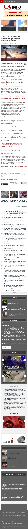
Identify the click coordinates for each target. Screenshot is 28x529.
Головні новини (8, 512)
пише (3, 82)
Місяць (14, 477)
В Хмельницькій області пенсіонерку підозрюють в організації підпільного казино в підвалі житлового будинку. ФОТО (14, 367)
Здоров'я (23, 513)
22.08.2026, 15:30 (7, 400)
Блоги (14, 448)
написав (22, 149)
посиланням (11, 84)
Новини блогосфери (16, 34)
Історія (12, 513)
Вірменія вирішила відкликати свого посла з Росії (12, 492)
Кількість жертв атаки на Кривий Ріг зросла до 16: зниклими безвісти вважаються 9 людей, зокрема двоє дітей (15, 285)
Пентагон (3, 179)
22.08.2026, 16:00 (7, 391)
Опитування (14, 320)
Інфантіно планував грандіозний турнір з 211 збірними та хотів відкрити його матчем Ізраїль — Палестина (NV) (15, 407)
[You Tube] (12, 2)
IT (20, 513)
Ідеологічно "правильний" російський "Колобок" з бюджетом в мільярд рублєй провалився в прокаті (16, 464)
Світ (3, 513)
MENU (1, 1)
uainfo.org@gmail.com (18, 524)
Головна (3, 512)
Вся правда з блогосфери (6, 34)
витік (15, 179)
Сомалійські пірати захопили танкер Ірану (14, 242)
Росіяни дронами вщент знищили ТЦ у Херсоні (15, 221)
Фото (14, 352)
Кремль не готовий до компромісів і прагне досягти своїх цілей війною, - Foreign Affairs (16, 314)
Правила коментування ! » (21, 206)
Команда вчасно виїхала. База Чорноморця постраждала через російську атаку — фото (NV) (15, 390)
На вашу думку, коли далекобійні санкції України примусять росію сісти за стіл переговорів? (12, 324)
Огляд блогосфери (13, 515)
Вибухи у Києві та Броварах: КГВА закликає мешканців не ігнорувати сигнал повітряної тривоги (14, 247)
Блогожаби (14, 413)
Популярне (19, 474)
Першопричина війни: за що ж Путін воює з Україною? (16, 457)
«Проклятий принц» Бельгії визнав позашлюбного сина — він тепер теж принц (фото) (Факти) (15, 403)
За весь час (21, 477)
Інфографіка (14, 432)
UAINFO (24, 169)
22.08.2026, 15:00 (7, 409)
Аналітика (14, 298)
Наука (9, 513)
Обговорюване (10, 474)
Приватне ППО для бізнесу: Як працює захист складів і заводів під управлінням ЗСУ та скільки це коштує (16, 308)
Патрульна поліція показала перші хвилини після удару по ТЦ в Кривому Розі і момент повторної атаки (14, 235)
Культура (6, 513)
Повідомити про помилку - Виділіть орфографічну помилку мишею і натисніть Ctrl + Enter (14, 175)
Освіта (16, 513)
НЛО (7, 179)
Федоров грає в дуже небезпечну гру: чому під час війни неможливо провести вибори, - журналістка (17, 302)
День (6, 477)
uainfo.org (15, 521)
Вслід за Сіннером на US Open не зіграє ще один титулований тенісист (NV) (14, 399)
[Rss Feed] (5, 2)
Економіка (23, 512)
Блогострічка (14, 387)
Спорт (3, 515)
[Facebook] (7, 2)
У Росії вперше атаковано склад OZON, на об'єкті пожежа (7, 28)
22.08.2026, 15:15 (7, 404)
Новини (13, 208)
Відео (9, 515)
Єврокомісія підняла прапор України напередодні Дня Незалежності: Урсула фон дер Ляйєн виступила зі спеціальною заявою (14, 270)
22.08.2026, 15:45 (7, 396)
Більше (14, 292)
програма (11, 179)
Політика (13, 512)
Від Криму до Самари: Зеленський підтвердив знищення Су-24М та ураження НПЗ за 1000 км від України (15, 230)
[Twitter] (9, 2)
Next (26, 26)
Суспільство (18, 512)
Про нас (3, 524)
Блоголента (20, 515)
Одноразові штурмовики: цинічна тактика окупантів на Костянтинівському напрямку (15, 452)
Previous (1, 26)
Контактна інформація (10, 524)
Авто (18, 513)
